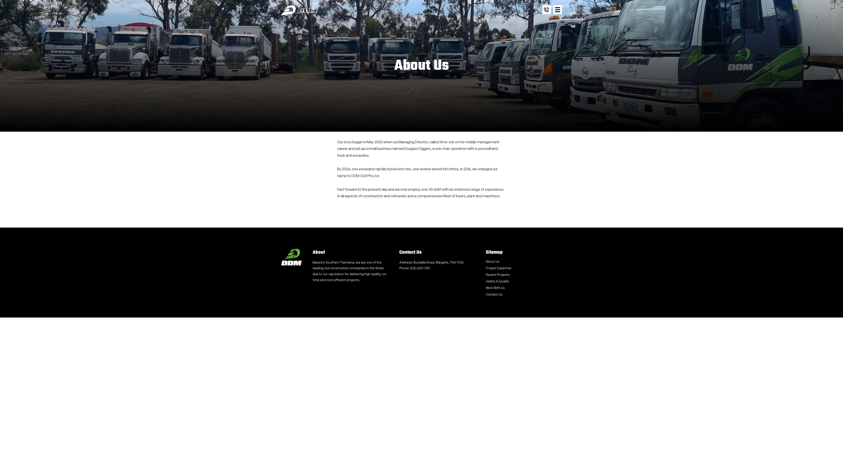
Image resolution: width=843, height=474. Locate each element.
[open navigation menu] (557, 9)
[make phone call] (546, 13)
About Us (492, 261)
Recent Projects (498, 274)
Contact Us (494, 294)
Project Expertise (498, 268)
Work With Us (495, 288)
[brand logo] (299, 10)
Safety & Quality (497, 281)
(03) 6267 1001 (420, 268)
